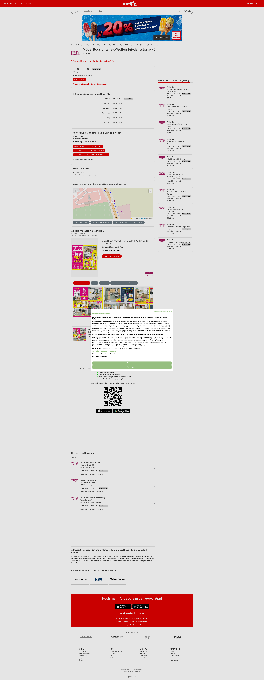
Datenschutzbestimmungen (163, 311)
